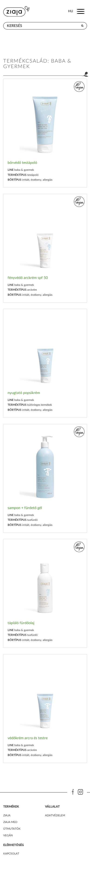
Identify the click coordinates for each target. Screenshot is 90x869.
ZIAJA (6, 815)
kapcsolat (11, 853)
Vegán (8, 835)
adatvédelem (55, 815)
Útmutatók (12, 828)
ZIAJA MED (10, 822)
